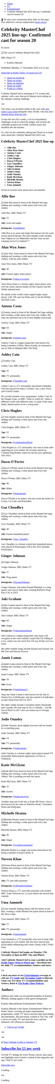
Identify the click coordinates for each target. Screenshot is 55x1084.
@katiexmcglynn (21, 796)
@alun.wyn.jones (21, 279)
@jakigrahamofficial (22, 630)
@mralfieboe (19, 228)
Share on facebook (15, 78)
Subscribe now (8, 1065)
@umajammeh (19, 934)
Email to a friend (14, 88)
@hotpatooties (19, 493)
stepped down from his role (13, 114)
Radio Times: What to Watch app (18, 962)
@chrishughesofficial (22, 442)
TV (8, 6)
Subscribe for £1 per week (20, 1048)
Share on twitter (14, 80)
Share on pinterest (15, 83)
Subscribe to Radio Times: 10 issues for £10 (21, 73)
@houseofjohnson (21, 582)
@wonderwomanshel (23, 845)
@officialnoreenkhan (22, 885)
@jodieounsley (20, 748)
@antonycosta (19, 338)
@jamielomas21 (20, 689)
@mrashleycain (20, 381)
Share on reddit (14, 86)
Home (10, 3)
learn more (41, 22)
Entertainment (13, 9)
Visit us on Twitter (15, 1027)
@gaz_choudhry (20, 539)
